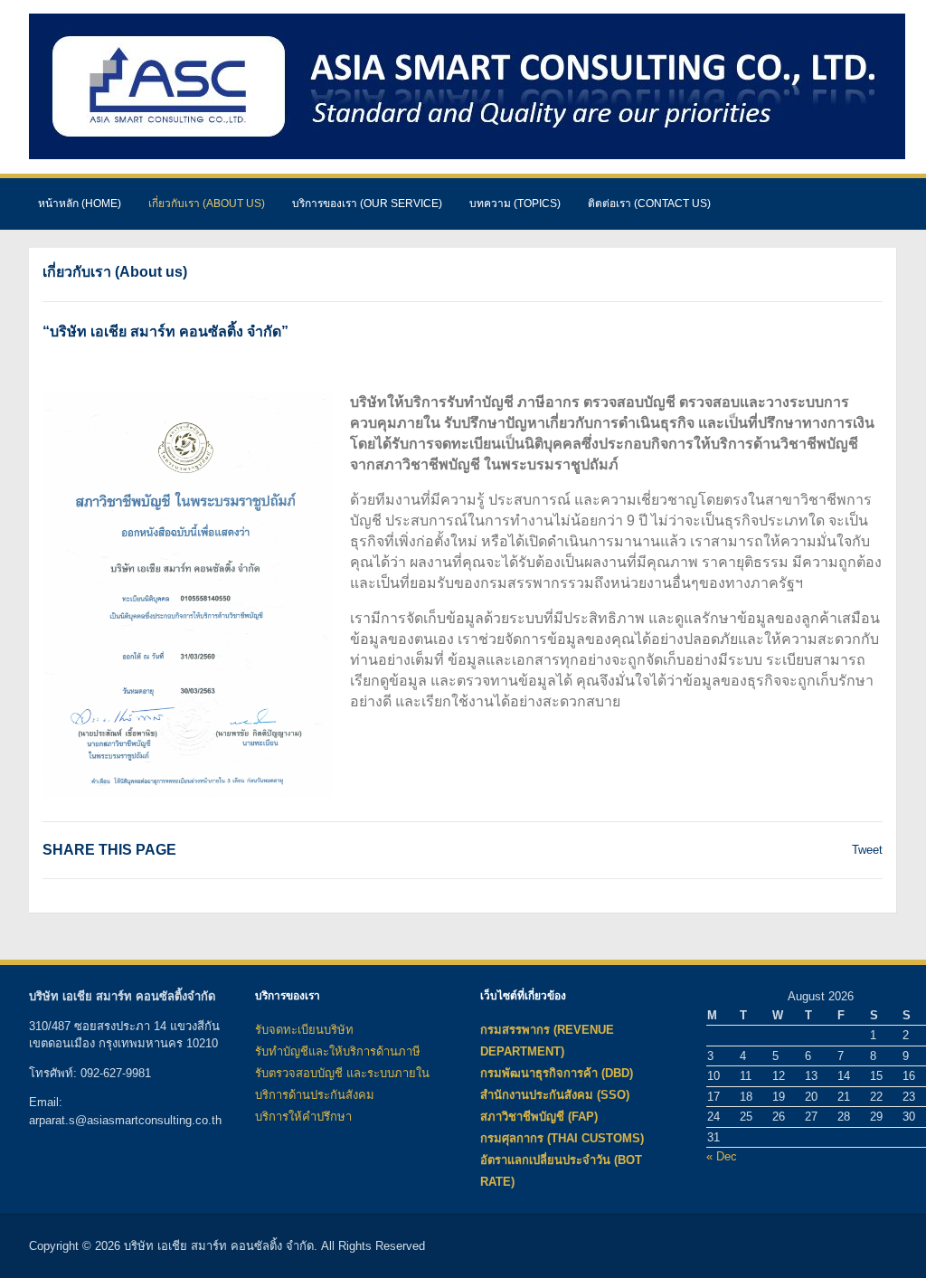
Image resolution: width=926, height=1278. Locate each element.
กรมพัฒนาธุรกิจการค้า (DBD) (556, 1073)
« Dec (721, 1156)
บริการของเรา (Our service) (367, 203)
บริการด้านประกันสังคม (314, 1095)
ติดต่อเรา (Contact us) (649, 203)
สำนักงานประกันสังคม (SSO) (554, 1095)
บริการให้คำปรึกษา (303, 1116)
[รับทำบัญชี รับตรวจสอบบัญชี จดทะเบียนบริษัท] (467, 85)
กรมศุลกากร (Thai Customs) (562, 1138)
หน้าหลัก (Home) (79, 203)
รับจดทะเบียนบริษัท (304, 1030)
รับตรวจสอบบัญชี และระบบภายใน (342, 1073)
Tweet (867, 850)
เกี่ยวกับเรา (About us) (206, 203)
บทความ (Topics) (515, 203)
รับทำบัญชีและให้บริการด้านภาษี (337, 1051)
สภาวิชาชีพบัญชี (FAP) (539, 1116)
